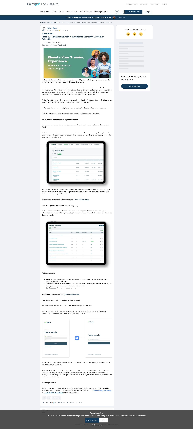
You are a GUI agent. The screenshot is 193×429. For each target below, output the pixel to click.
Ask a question (134, 86)
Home (42, 23)
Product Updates (86, 12)
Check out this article (72, 294)
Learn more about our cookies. (135, 416)
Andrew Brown (52, 28)
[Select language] (122, 12)
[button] (133, 12)
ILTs (48, 398)
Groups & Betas (71, 12)
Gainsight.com (132, 4)
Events (61, 12)
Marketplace (154, 4)
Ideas (54, 12)
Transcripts (56, 398)
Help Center (143, 4)
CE (44, 398)
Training (164, 4)
